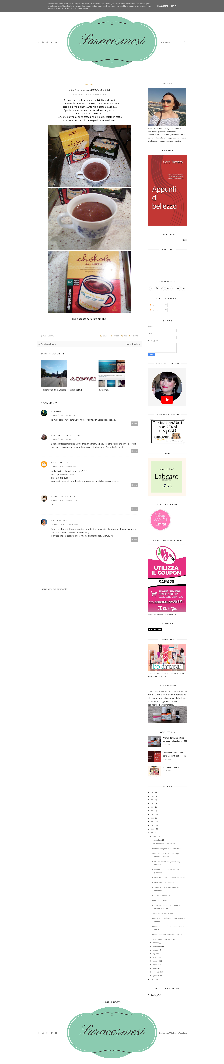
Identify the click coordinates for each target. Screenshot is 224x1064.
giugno (155, 957)
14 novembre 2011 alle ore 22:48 (64, 524)
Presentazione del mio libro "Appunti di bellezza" (175, 754)
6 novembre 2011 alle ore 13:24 (64, 500)
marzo (155, 968)
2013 (152, 825)
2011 (152, 832)
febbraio (156, 972)
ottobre (156, 942)
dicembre (156, 836)
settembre (157, 946)
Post (153, 305)
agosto (155, 950)
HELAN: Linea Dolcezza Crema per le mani (168, 877)
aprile (155, 964)
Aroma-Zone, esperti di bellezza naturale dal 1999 (167, 691)
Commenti (155, 310)
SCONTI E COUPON (171, 767)
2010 (152, 979)
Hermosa (56, 411)
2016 (152, 814)
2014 (152, 821)
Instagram (103, 389)
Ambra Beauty (59, 462)
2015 (152, 818)
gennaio (156, 975)
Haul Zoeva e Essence (161, 895)
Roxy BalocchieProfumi (65, 435)
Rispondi (134, 423)
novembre (157, 840)
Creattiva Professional (161, 900)
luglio (155, 953)
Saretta (89, 85)
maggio (156, 961)
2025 (152, 792)
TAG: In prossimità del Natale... (164, 843)
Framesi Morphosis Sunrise (163, 882)
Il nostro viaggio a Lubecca (53, 389)
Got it (174, 6)
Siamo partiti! (76, 389)
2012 (152, 829)
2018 (152, 807)
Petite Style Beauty (63, 496)
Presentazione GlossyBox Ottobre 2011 (167, 934)
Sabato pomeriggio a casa (162, 913)
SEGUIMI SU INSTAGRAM (112, 1002)
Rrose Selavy (59, 520)
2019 (152, 803)
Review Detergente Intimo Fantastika (166, 848)
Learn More (162, 6)
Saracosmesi (80, 94)
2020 (152, 800)
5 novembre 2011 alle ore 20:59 (64, 415)
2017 (152, 811)
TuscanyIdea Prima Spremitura (164, 939)
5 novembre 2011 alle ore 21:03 (64, 439)
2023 (152, 796)
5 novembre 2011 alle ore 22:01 (64, 466)
